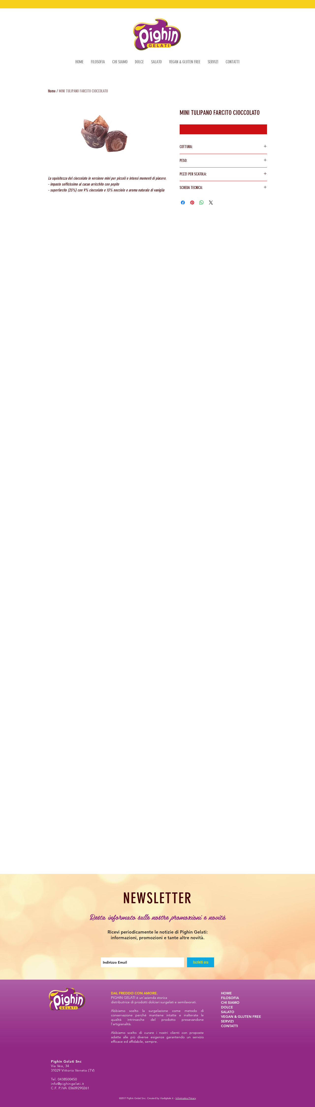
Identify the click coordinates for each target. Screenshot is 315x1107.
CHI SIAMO (230, 1002)
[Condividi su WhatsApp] (202, 202)
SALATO (227, 1012)
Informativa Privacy (185, 1098)
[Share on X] (211, 202)
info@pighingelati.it (67, 1083)
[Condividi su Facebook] (183, 202)
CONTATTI (229, 1026)
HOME (226, 993)
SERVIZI (227, 1021)
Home (52, 91)
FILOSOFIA (230, 998)
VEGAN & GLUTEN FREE (241, 1016)
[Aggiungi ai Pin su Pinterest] (192, 202)
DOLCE (227, 1007)
